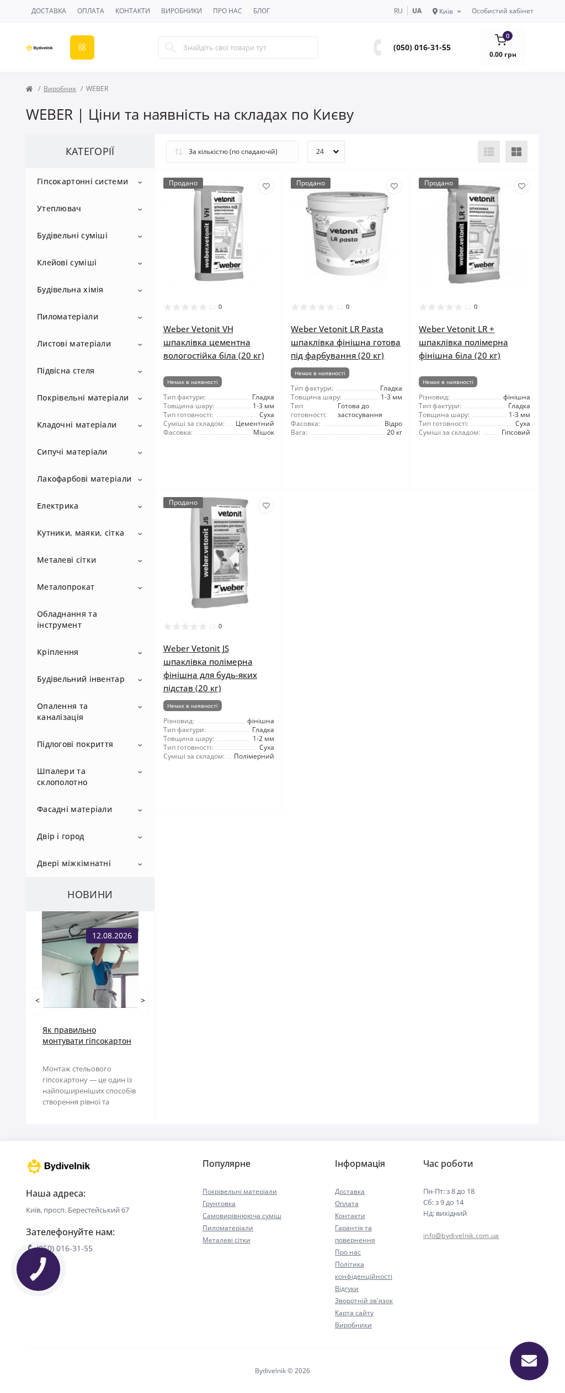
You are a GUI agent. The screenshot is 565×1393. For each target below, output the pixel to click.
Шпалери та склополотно (62, 776)
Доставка (48, 10)
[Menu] (82, 47)
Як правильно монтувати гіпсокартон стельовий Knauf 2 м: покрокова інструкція (86, 1035)
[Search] (170, 47)
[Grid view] (516, 152)
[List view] (489, 152)
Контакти (132, 10)
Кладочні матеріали (76, 424)
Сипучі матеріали (72, 451)
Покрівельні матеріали (83, 397)
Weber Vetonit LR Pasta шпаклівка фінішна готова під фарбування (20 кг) (346, 342)
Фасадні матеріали (74, 809)
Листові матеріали (74, 343)
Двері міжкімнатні (74, 863)
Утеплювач (59, 208)
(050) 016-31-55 (422, 47)
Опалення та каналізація (62, 711)
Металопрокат (66, 586)
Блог (261, 10)
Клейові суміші (67, 262)
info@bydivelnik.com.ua (461, 1235)
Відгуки (347, 1288)
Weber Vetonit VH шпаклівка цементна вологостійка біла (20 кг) (213, 342)
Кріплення (58, 652)
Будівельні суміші (72, 235)
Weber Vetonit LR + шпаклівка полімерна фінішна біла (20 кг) (463, 342)
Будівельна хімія (70, 289)
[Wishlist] (266, 186)
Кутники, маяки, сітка (80, 532)
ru (398, 10)
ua (417, 10)
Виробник (60, 88)
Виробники (181, 10)
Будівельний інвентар (81, 679)
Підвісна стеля (65, 370)
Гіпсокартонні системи (82, 181)
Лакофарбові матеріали (84, 478)
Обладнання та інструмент (67, 619)
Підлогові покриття (75, 744)
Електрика (58, 505)
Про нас (227, 10)
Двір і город (60, 836)
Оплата (90, 10)
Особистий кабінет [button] (503, 10)
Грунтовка (219, 1203)
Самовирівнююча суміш (241, 1215)
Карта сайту (354, 1312)
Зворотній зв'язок (364, 1300)
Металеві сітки (66, 559)
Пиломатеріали (67, 316)
